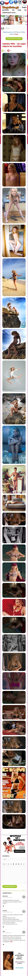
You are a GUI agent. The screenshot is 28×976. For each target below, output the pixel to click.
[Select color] (24, 864)
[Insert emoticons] (21, 864)
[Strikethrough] (11, 864)
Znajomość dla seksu (14, 38)
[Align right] (18, 864)
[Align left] (13, 864)
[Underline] (8, 864)
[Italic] (6, 864)
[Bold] (4, 864)
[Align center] (16, 864)
